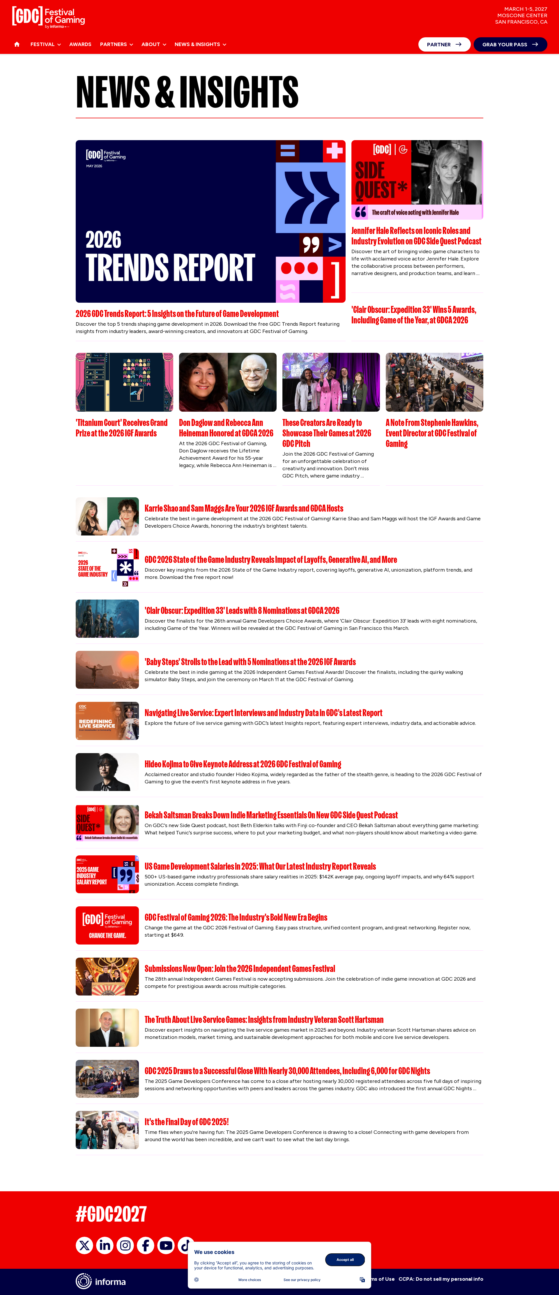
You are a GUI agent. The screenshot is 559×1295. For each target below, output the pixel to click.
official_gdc (84, 1245)
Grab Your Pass (504, 44)
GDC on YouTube (166, 1245)
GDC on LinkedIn (105, 1245)
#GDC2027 (111, 1214)
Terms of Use (378, 1279)
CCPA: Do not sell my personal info (441, 1279)
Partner (439, 44)
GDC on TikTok (186, 1245)
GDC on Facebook (145, 1245)
